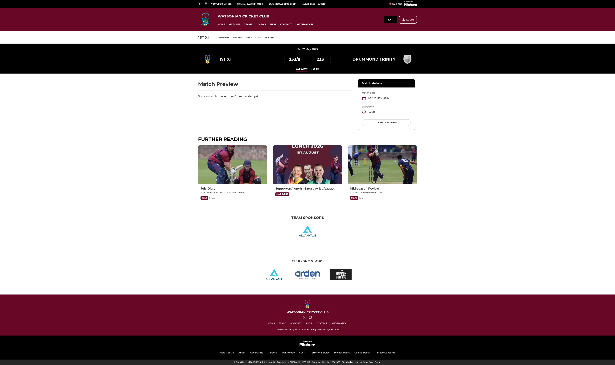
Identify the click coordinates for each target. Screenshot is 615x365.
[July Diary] (232, 164)
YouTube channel (221, 4)
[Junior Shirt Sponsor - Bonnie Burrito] (341, 275)
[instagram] (206, 4)
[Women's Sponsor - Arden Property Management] (307, 275)
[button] (221, 24)
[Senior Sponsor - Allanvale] (307, 232)
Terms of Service (320, 352)
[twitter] (199, 4)
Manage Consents (384, 352)
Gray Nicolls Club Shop (282, 4)
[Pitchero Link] (410, 5)
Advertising (256, 352)
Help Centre (227, 352)
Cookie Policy (362, 352)
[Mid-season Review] (382, 164)
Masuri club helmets (313, 4)
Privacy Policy (342, 352)
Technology (288, 352)
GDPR (302, 352)
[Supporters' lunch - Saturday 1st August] (307, 164)
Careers (272, 352)
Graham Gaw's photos (250, 4)
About (242, 352)
